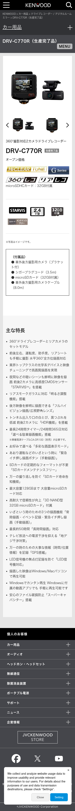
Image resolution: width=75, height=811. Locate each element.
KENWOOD (9, 14)
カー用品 (23, 14)
